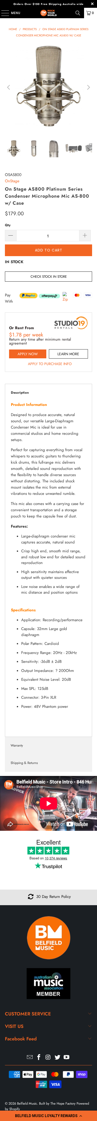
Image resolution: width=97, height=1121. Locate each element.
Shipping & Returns (24, 762)
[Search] (78, 13)
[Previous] (9, 87)
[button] (48, 1116)
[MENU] (2, 13)
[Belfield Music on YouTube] (67, 1057)
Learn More (68, 354)
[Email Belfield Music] (30, 1057)
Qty (8, 225)
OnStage (12, 181)
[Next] (88, 87)
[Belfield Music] (48, 13)
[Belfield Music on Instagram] (48, 1057)
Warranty (17, 745)
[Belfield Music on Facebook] (39, 1057)
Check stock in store (49, 276)
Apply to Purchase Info (50, 363)
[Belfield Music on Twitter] (57, 1057)
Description (20, 392)
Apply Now (28, 354)
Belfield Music (27, 1103)
